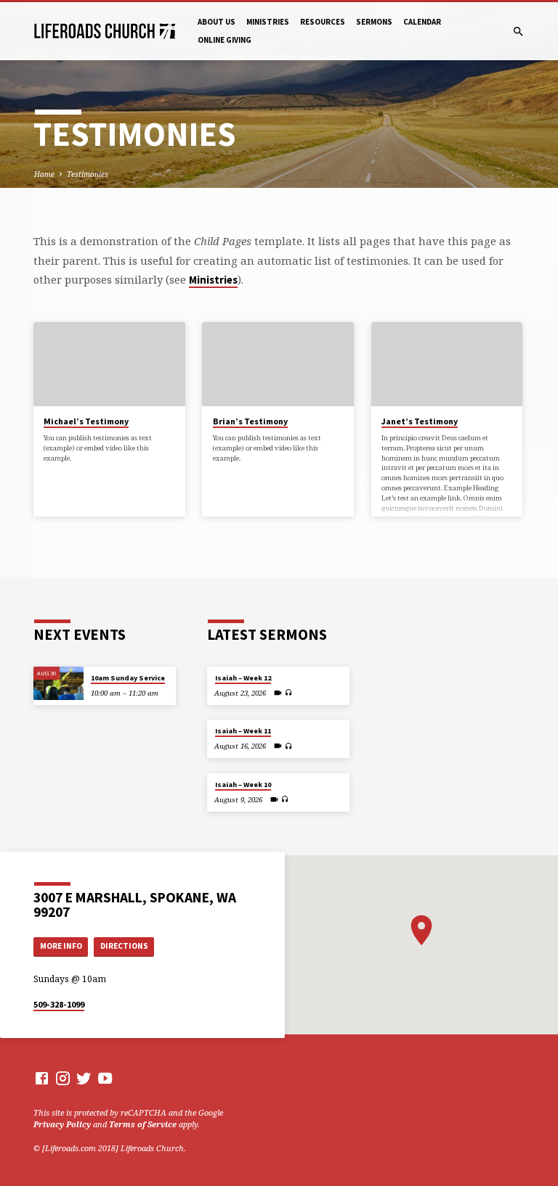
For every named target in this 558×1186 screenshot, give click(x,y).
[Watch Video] (278, 692)
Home (44, 174)
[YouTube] (105, 1078)
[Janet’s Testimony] (447, 364)
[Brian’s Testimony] (278, 364)
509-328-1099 (58, 1004)
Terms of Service (143, 1124)
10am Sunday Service (128, 678)
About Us (216, 22)
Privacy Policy (62, 1124)
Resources (322, 22)
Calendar (422, 22)
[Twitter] (84, 1078)
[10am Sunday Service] (58, 683)
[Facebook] (41, 1078)
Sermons (374, 22)
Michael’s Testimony (86, 421)
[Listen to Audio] (289, 692)
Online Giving (224, 40)
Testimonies (87, 174)
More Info (61, 946)
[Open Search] (518, 31)
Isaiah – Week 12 (243, 678)
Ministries (267, 22)
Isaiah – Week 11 (243, 731)
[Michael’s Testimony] (109, 364)
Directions (124, 946)
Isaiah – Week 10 (243, 784)
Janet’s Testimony (419, 421)
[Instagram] (62, 1078)
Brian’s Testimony (250, 421)
